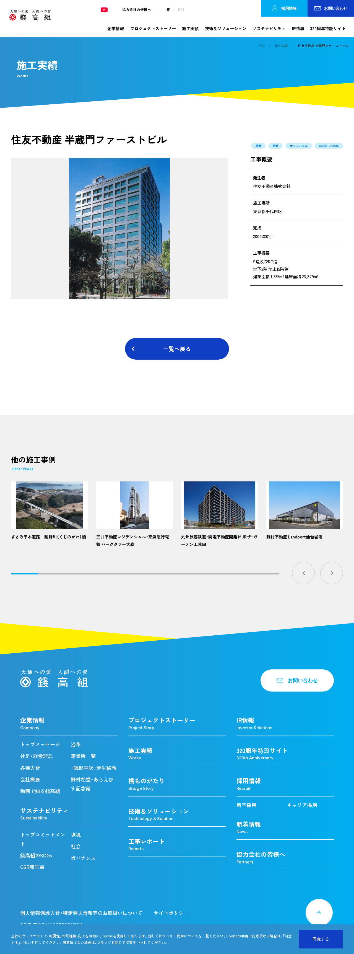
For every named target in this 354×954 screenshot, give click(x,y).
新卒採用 (246, 805)
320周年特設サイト (328, 28)
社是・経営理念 (36, 756)
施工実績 (190, 28)
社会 (76, 846)
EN (181, 9)
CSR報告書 (32, 867)
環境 (76, 834)
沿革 (76, 744)
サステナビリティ (269, 28)
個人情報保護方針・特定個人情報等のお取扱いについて (81, 913)
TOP (261, 45)
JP (168, 9)
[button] (303, 573)
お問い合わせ (335, 8)
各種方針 (30, 768)
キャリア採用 (302, 805)
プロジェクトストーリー (153, 28)
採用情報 (289, 8)
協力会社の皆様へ (136, 10)
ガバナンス (83, 858)
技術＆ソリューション (225, 28)
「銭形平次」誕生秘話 (93, 768)
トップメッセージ (40, 744)
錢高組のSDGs (36, 855)
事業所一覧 (83, 756)
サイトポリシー (171, 913)
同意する (321, 939)
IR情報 (298, 28)
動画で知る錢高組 (40, 791)
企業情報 (115, 28)
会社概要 (30, 779)
